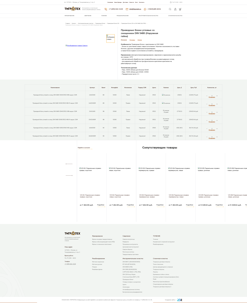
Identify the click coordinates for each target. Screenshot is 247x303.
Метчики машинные (98, 262)
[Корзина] (180, 9)
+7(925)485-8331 (154, 9)
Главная (67, 23)
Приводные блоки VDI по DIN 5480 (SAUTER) (133, 23)
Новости (131, 2)
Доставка (125, 2)
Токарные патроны (158, 269)
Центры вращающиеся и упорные (163, 267)
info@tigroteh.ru (135, 9)
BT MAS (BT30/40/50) (129, 264)
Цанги (124, 284)
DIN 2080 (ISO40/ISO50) (130, 269)
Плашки (94, 267)
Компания (110, 2)
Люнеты (155, 272)
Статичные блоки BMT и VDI (131, 277)
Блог (136, 2)
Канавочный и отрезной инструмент (164, 242)
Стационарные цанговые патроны (163, 284)
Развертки (126, 242)
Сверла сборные (127, 249)
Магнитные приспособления (161, 282)
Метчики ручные (97, 264)
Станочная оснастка (175, 15)
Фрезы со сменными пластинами (101, 244)
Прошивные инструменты (130, 244)
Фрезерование (69, 15)
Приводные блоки (100, 23)
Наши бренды (118, 2)
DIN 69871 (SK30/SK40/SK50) (131, 262)
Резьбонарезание (123, 15)
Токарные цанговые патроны (161, 262)
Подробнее (11, 205)
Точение (155, 239)
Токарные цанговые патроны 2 (162, 287)
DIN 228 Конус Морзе (129, 274)
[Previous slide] (69, 164)
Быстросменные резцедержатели (132, 292)
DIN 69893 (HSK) (128, 267)
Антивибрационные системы (131, 289)
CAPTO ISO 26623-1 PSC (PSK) (132, 272)
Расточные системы (128, 252)
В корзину (212, 97)
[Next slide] (69, 176)
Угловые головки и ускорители (132, 282)
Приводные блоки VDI (113, 23)
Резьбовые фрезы (97, 269)
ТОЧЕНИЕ (104, 15)
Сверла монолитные (129, 239)
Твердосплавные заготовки (131, 254)
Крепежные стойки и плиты (161, 274)
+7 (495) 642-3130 (116, 9)
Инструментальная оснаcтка (148, 15)
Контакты (141, 2)
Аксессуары (126, 287)
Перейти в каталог (84, 148)
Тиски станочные (158, 264)
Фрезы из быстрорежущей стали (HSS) (103, 242)
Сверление (87, 15)
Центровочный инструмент (131, 247)
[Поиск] (170, 9)
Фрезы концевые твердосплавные (102, 239)
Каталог (74, 23)
